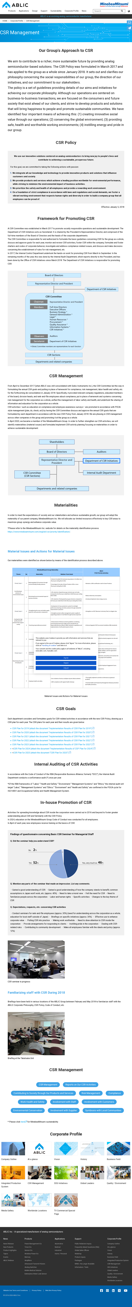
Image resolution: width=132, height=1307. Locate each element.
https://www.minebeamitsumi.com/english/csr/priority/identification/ (39, 532)
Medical (57, 1247)
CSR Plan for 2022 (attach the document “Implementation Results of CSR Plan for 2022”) (52, 740)
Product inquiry (80, 1257)
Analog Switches (31, 1267)
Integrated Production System (118, 1260)
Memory (27, 1257)
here (23, 1122)
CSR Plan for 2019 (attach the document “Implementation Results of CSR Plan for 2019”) (52, 728)
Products (12, 11)
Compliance (115, 1093)
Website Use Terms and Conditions (15, 1290)
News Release (8, 1244)
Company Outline (113, 1244)
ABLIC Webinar (8, 1260)
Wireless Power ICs (31, 1254)
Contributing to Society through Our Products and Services (43, 1093)
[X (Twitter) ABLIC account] (120, 1290)
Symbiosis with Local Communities (103, 1110)
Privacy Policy (36, 1290)
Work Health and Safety (32, 1102)
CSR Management (48, 1084)
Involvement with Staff (64, 1102)
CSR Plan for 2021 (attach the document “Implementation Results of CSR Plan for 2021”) (52, 736)
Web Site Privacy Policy (53, 1290)
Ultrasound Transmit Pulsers (35, 1264)
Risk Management (91, 1093)
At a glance (111, 1247)
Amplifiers (28, 1260)
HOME (5, 21)
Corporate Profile (72, 11)
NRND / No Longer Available (84, 1264)
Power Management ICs (33, 1244)
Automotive (59, 1244)
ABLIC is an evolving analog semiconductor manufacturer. (66, 16)
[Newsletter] (129, 28)
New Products (8, 1247)
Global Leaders (112, 1270)
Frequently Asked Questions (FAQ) (87, 1247)
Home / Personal (61, 1254)
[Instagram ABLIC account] (108, 1290)
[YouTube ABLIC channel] (126, 1290)
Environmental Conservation (27, 1110)
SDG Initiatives (112, 1267)
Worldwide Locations (114, 1280)
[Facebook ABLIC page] (102, 1290)
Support (44, 11)
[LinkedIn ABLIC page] (114, 1290)
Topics (5, 1254)
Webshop (78, 1254)
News (84, 11)
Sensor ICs (28, 1250)
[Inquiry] (129, 22)
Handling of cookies (49, 645)
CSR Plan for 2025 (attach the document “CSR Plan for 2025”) (41, 752)
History (109, 1254)
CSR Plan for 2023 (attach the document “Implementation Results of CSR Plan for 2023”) (52, 744)
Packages (78, 1260)
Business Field (112, 1257)
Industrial (58, 1250)
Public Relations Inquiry (83, 1244)
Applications (24, 11)
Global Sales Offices (82, 1250)
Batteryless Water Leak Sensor (36, 1274)
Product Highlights (9, 1250)
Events (5, 1257)
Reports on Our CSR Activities (80, 1084)
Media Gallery (112, 1277)
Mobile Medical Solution (33, 1270)
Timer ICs (28, 1247)
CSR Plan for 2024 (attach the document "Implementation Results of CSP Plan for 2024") (53, 748)
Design (35, 11)
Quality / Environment (115, 1274)
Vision (109, 1250)
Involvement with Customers (99, 1102)
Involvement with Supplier (63, 1110)
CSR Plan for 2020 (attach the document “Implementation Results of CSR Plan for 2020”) (52, 732)
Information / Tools (81, 1267)
